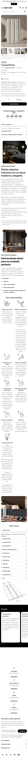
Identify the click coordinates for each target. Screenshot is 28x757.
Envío (13, 72)
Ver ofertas (14, 3)
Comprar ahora (14, 104)
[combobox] (14, 11)
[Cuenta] (23, 8)
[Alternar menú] (2, 8)
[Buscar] (25, 11)
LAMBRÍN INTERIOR (9, 67)
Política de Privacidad (15, 737)
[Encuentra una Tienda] (20, 8)
